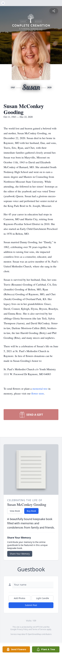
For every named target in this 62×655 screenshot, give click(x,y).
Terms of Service (39, 629)
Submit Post (31, 605)
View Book (15, 510)
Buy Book (31, 510)
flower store (37, 393)
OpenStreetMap (34, 634)
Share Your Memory (20, 553)
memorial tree (40, 388)
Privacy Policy (22, 629)
